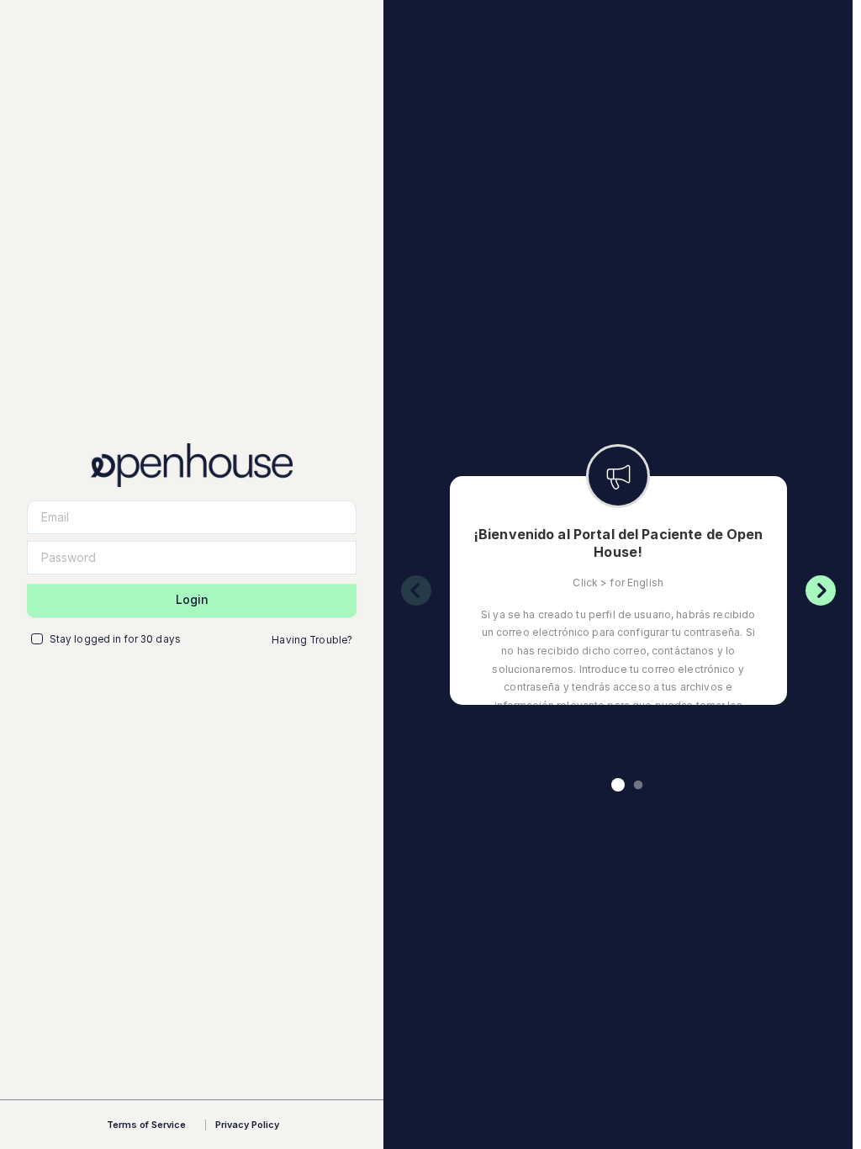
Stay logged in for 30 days (115, 639)
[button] (618, 785)
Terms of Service (146, 1124)
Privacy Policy (247, 1124)
